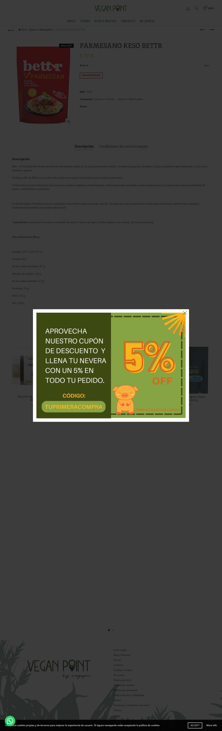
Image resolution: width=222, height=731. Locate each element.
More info (211, 725)
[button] (10, 721)
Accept (195, 725)
